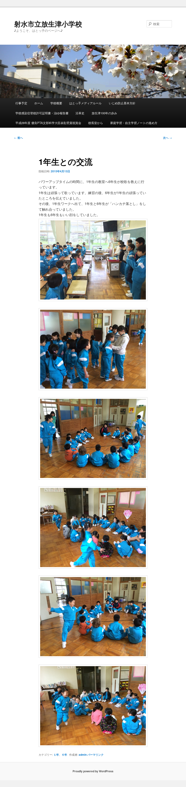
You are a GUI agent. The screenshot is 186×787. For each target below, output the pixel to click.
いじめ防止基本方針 (122, 103)
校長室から (95, 123)
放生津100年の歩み (104, 113)
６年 (64, 755)
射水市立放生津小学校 (48, 24)
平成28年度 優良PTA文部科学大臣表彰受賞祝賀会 (48, 123)
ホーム (38, 103)
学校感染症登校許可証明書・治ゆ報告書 (42, 113)
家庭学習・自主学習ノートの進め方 (133, 123)
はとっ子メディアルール (85, 103)
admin (83, 755)
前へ (18, 138)
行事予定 (21, 103)
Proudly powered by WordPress (93, 771)
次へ (167, 138)
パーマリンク (95, 755)
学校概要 (56, 103)
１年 (56, 755)
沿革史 (80, 113)
